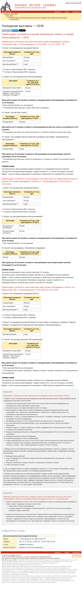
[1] (63, 44)
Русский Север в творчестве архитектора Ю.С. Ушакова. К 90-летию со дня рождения (37, 17)
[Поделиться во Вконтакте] (6, 30)
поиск (67, 12)
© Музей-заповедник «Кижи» (11, 555)
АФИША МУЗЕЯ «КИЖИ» (36, 5)
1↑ (3, 531)
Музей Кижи (7, 12)
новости (58, 12)
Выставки (9, 15)
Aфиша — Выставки (11, 14)
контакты (76, 12)
